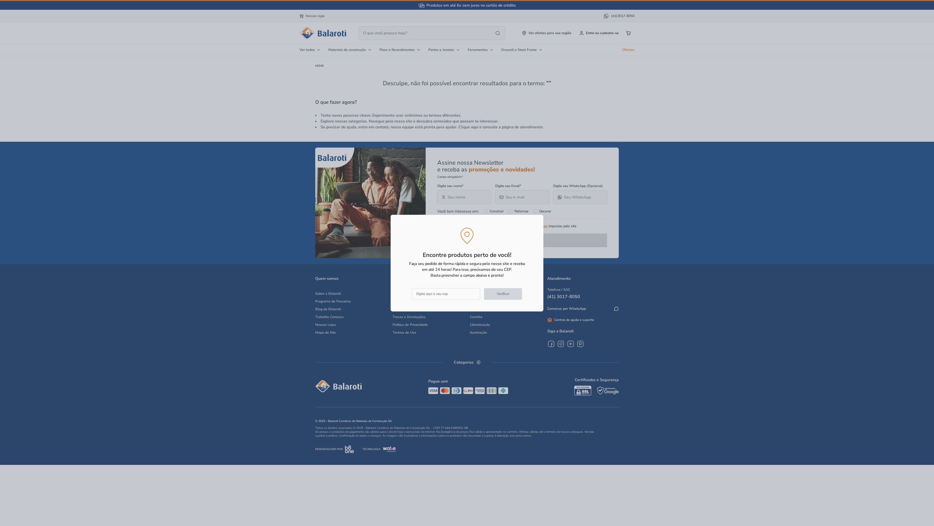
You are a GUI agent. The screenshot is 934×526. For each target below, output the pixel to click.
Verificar (503, 293)
